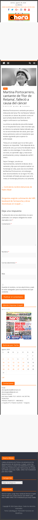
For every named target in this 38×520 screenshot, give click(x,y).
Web (3, 274)
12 (13, 362)
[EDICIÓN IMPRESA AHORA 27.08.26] (19, 339)
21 (23, 366)
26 (13, 369)
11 (8, 362)
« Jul (3, 377)
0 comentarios (25, 106)
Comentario (7, 224)
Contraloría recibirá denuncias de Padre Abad (17, 188)
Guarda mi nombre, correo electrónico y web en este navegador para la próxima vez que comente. (18, 289)
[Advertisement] (19, 41)
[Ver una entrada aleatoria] (34, 63)
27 (18, 369)
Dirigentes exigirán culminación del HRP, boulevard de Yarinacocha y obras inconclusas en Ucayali (19, 201)
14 (23, 362)
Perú (5, 88)
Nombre (5, 252)
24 (3, 369)
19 (13, 366)
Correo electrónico (9, 263)
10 (3, 362)
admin (17, 106)
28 (23, 369)
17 (3, 366)
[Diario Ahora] (4, 63)
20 (18, 366)
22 (28, 366)
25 (8, 369)
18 (8, 366)
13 (18, 362)
